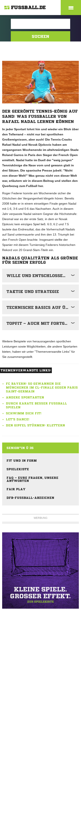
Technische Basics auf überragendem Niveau (42, 307)
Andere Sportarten (25, 397)
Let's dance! (17, 419)
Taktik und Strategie (32, 291)
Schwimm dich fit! (23, 413)
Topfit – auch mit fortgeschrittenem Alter (42, 323)
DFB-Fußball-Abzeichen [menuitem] (30, 497)
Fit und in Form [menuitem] (21, 460)
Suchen (40, 36)
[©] (40, 570)
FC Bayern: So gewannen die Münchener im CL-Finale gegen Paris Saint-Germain (42, 387)
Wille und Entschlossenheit (41, 275)
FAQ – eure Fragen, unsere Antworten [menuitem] (32, 479)
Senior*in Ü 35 (19, 447)
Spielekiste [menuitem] (17, 469)
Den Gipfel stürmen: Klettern (35, 425)
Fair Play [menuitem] (15, 489)
